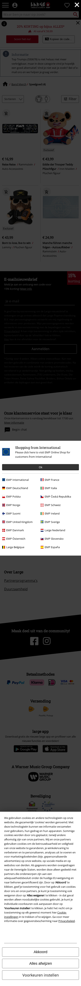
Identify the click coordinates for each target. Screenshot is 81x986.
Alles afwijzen (40, 963)
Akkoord (40, 952)
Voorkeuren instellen (40, 975)
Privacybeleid (66, 921)
